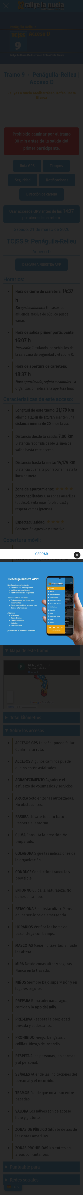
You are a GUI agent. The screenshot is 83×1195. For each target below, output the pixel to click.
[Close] (77, 555)
